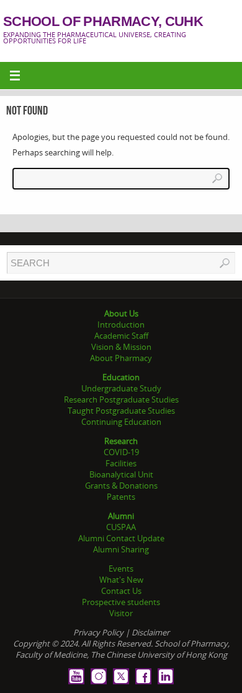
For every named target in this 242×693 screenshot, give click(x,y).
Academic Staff (121, 335)
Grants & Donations (121, 485)
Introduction (121, 324)
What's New (121, 579)
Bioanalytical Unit (121, 474)
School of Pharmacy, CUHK (103, 21)
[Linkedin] (166, 676)
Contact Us (121, 590)
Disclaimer (150, 632)
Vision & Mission (121, 346)
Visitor (121, 613)
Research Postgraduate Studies (121, 399)
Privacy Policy (98, 632)
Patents (121, 496)
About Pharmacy (121, 358)
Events (121, 568)
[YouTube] (76, 676)
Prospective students (121, 602)
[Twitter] (121, 676)
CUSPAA (121, 527)
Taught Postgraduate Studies (121, 410)
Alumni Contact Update (121, 538)
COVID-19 (121, 452)
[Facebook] (143, 676)
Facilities (121, 463)
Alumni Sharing (121, 549)
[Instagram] (99, 676)
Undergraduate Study (121, 388)
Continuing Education (121, 421)
